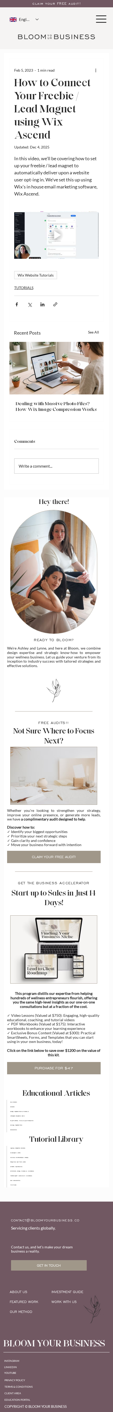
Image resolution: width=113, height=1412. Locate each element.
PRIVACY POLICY (14, 1380)
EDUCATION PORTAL (17, 1399)
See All (93, 332)
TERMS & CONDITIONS (18, 1386)
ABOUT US (18, 1292)
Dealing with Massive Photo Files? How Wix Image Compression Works (56, 406)
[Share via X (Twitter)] (29, 304)
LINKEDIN (10, 1367)
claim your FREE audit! (56, 4)
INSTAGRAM (11, 1360)
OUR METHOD (21, 1312)
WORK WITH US (64, 1302)
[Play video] (56, 235)
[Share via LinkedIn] (42, 304)
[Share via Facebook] (16, 304)
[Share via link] (55, 304)
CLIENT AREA (12, 1393)
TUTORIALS (23, 287)
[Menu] (101, 19)
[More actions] (96, 70)
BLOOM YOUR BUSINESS (54, 1343)
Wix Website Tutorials (36, 275)
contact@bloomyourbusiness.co (45, 1220)
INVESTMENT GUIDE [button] (67, 1292)
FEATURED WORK (24, 1302)
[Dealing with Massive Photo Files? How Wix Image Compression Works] (56, 368)
